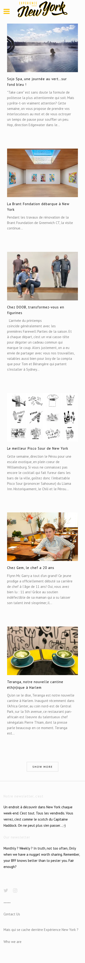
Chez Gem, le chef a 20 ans (30, 567)
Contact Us (12, 914)
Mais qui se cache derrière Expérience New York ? (41, 929)
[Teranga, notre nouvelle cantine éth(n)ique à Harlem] (42, 651)
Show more (42, 766)
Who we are (12, 941)
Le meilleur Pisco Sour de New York (37, 448)
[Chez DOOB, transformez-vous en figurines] (42, 276)
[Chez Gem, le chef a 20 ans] (42, 536)
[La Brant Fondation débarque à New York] (42, 173)
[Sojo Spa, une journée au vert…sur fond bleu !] (42, 48)
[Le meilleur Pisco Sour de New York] (42, 417)
